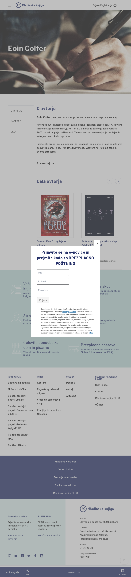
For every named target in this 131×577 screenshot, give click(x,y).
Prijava (43, 300)
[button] (97, 243)
